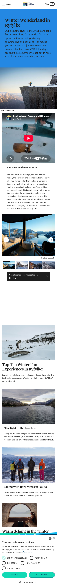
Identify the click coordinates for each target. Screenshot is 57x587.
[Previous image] (6, 240)
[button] (28, 582)
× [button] (54, 538)
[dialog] (28, 561)
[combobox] (50, 538)
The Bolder (21, 208)
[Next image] (51, 240)
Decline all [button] (41, 575)
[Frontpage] (28, 4)
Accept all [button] (14, 575)
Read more (27, 552)
